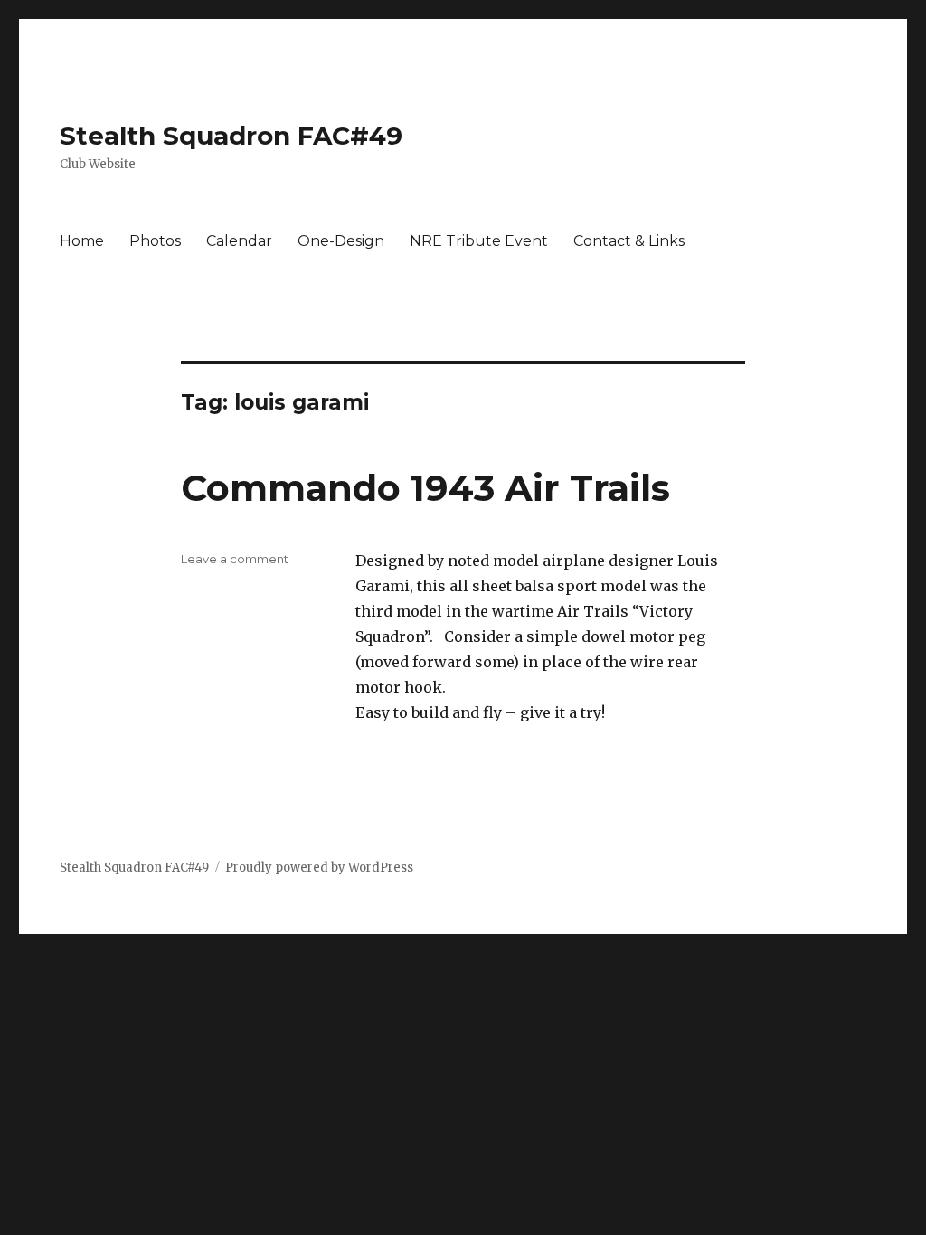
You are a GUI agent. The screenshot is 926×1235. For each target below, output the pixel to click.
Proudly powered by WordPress (319, 867)
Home (82, 241)
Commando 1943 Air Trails (425, 488)
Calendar (239, 241)
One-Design (341, 241)
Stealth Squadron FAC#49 (231, 135)
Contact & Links (629, 241)
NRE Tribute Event (479, 241)
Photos (155, 241)
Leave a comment (234, 559)
